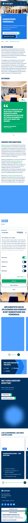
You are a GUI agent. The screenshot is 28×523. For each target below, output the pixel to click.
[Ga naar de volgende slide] (18, 354)
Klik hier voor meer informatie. (9, 520)
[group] (12, 334)
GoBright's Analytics (5, 145)
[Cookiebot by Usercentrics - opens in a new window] (17, 233)
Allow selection (14, 285)
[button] (12, 354)
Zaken (7, 41)
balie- (6, 175)
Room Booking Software (15, 161)
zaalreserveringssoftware (15, 175)
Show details (20, 276)
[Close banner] (25, 232)
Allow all (14, 281)
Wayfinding (12, 178)
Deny (14, 289)
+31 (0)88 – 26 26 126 (9, 500)
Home (2, 41)
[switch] (24, 262)
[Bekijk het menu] (24, 3)
